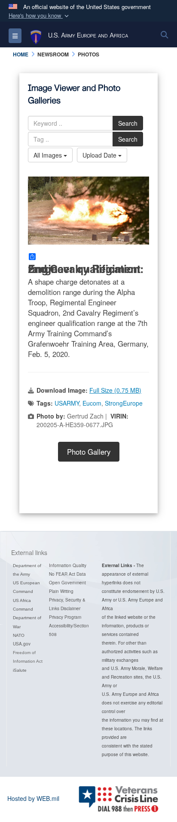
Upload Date (100, 155)
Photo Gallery (88, 452)
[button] (39, 15)
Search (127, 123)
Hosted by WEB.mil (33, 798)
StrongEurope (124, 403)
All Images (49, 155)
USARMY (67, 403)
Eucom (91, 403)
